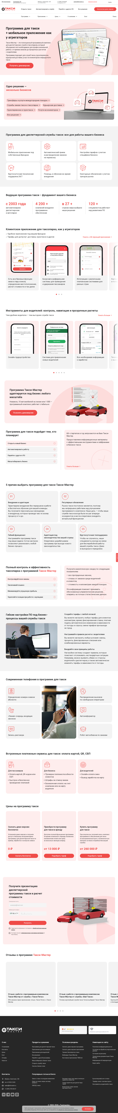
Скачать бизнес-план (38, 1066)
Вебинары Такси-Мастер (69, 1055)
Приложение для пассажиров (41, 1049)
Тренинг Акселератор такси (70, 1052)
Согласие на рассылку (99, 1053)
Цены (3, 1052)
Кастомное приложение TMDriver (72, 1057)
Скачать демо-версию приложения (73, 1049)
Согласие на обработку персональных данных (104, 1050)
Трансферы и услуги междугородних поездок (27, 100)
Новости (4, 1060)
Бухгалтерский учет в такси (101, 1078)
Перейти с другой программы (41, 1057)
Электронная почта (13, 901)
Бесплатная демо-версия (105, 9)
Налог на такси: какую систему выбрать (41, 1082)
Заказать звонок (92, 1)
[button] (56, 294)
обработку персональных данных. (68, 1110)
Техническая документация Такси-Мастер (103, 1057)
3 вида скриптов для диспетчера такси (72, 1083)
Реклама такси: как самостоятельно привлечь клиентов (73, 1079)
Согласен (88, 1109)
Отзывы (4, 1057)
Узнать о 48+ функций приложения (96, 237)
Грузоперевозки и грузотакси (20, 110)
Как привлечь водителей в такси (102, 1084)
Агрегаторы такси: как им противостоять (70, 1087)
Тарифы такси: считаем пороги (102, 1081)
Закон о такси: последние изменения (43, 1078)
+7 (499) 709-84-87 (62, 1)
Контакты (5, 1049)
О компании (5, 1046)
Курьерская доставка (52, 105)
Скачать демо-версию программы (72, 1046)
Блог (3, 1055)
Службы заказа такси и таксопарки (22, 105)
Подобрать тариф (59, 856)
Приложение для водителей (40, 1052)
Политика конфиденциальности (102, 1046)
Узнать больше (104, 315)
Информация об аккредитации (102, 1060)
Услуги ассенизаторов (48, 110)
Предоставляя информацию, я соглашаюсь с (28, 929)
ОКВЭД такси (36, 1085)
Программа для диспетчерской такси (43, 1046)
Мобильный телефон (14, 910)
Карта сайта (96, 1063)
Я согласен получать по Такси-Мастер (28, 933)
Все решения (13, 115)
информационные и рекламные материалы (32, 933)
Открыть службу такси (39, 1063)
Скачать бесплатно (23, 856)
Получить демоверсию (20, 65)
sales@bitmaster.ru (79, 1)
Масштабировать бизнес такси (41, 1060)
